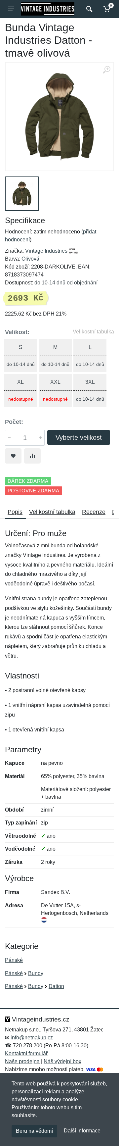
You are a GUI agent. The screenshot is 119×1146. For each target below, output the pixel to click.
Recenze (93, 512)
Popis (15, 512)
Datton (56, 986)
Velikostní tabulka (93, 331)
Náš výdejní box (62, 1061)
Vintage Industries (46, 251)
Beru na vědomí (34, 1131)
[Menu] (11, 9)
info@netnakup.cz (32, 1037)
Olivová (30, 259)
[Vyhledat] (88, 9)
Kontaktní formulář (26, 1053)
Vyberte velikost (79, 437)
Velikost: (17, 332)
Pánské (14, 960)
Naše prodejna (22, 1061)
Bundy (35, 973)
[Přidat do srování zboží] (32, 456)
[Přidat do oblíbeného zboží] (13, 456)
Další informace (82, 1130)
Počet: (14, 422)
